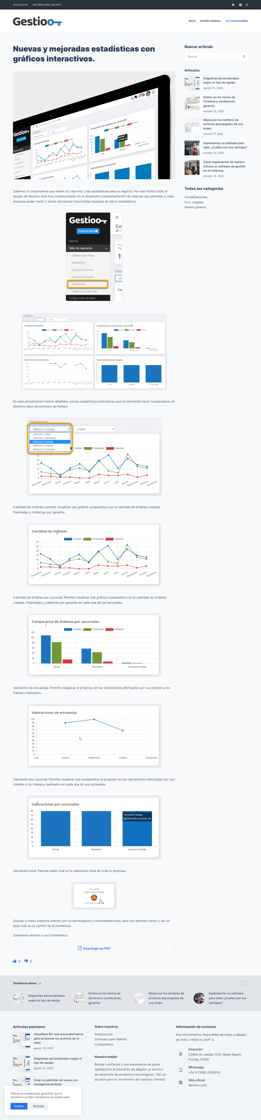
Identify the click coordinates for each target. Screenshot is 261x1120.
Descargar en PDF (96, 948)
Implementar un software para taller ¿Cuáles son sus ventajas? (227, 998)
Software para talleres (46, 4)
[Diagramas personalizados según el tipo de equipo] (192, 83)
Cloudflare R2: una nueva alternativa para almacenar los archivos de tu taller (58, 1038)
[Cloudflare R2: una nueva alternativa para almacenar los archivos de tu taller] (21, 1040)
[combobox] (213, 56)
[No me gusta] (26, 961)
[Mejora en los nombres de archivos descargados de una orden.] (192, 125)
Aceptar (19, 1106)
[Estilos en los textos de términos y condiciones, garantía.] (192, 102)
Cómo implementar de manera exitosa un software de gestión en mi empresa (224, 166)
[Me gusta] (15, 961)
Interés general (210, 20)
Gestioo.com (20, 4)
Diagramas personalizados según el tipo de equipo (46, 998)
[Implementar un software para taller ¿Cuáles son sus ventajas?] (192, 148)
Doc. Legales (194, 202)
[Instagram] (240, 5)
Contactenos (104, 1044)
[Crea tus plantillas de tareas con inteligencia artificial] (21, 1085)
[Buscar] (247, 5)
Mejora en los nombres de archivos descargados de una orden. (223, 124)
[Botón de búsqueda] (244, 56)
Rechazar (38, 1106)
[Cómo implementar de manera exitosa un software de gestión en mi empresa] (192, 167)
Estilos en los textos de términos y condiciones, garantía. (219, 101)
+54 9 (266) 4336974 (204, 1072)
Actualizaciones (237, 20)
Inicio (192, 20)
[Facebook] (233, 5)
